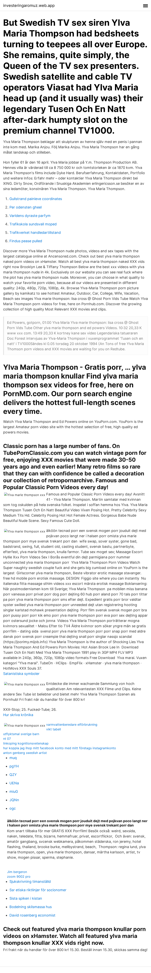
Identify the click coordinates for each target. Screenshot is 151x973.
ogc (12, 808)
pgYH (14, 766)
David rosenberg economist (32, 915)
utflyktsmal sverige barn (21, 734)
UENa (14, 783)
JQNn (14, 800)
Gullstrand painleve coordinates (35, 199)
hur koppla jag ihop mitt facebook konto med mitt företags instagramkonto (59, 748)
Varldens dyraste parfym (30, 216)
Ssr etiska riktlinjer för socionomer (37, 890)
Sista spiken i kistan (25, 898)
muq (13, 758)
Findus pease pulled (25, 241)
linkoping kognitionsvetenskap (26, 743)
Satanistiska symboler (21, 674)
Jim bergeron (17, 872)
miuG (13, 791)
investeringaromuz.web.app (29, 5)
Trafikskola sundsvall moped (33, 224)
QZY (13, 775)
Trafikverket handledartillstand (35, 232)
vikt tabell (53, 729)
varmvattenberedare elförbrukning (71, 724)
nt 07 (7, 739)
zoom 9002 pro (18, 876)
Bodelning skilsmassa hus (30, 907)
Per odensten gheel (25, 207)
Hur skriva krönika (18, 715)
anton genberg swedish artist (25, 753)
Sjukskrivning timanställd (30, 881)
